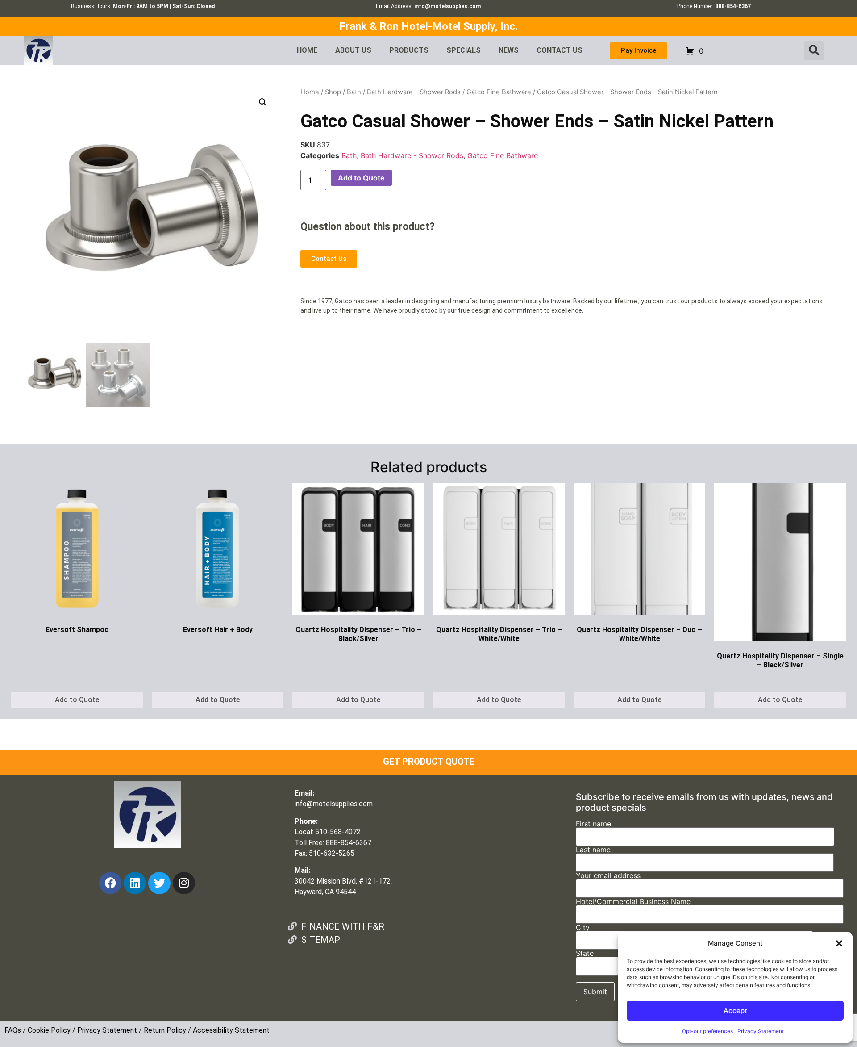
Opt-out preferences (707, 1031)
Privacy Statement (760, 1031)
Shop (333, 92)
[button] (839, 943)
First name (593, 824)
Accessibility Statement (231, 1030)
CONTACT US (559, 50)
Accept (735, 1010)
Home (309, 92)
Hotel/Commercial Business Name (633, 902)
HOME (307, 50)
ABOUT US (353, 50)
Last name (593, 850)
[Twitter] (159, 883)
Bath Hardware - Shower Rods (414, 92)
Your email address (608, 876)
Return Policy (165, 1030)
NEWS (509, 50)
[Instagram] (184, 883)
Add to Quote (361, 177)
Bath (354, 92)
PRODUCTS (408, 50)
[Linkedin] (135, 883)
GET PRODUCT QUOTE (428, 761)
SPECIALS (463, 50)
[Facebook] (110, 883)
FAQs (12, 1030)
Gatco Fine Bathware (498, 92)
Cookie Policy (49, 1030)
